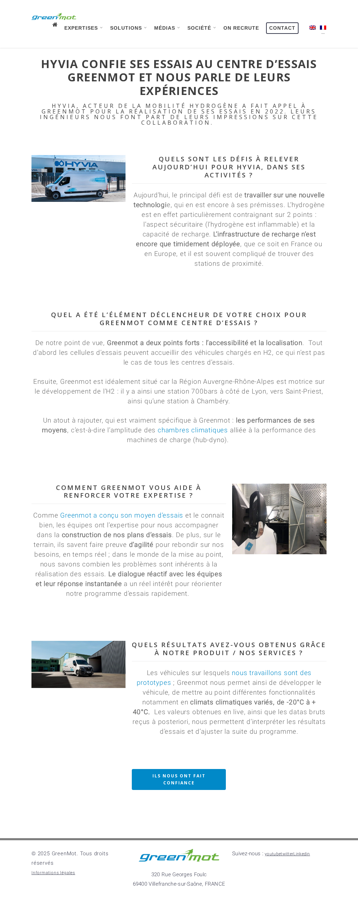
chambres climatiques (192, 492)
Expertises (81, 25)
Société (199, 25)
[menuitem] (311, 30)
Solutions (126, 25)
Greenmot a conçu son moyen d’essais (121, 577)
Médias (164, 25)
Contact (282, 25)
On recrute (241, 25)
